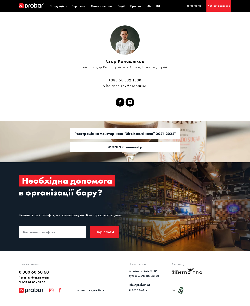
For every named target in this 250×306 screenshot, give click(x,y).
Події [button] (121, 6)
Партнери (78, 6)
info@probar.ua (139, 285)
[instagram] (130, 102)
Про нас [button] (135, 6)
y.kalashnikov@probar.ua (125, 85)
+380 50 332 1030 (125, 80)
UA (149, 6)
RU (158, 6)
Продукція (57, 6)
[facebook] (120, 102)
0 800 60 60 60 (191, 6)
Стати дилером (101, 6)
